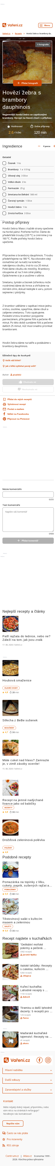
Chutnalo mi (29, 382)
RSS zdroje (13, 1145)
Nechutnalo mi (29, 389)
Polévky (8, 848)
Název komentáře (12, 489)
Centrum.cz (12, 1156)
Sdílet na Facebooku (18, 414)
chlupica (27, 976)
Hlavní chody (11, 688)
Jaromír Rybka (30, 955)
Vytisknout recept (16, 404)
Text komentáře (11, 505)
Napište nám (12, 1123)
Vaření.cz (6, 33)
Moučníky (9, 728)
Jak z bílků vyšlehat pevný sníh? (21, 366)
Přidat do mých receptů (16, 399)
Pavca (26, 1018)
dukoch (26, 997)
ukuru (26, 1043)
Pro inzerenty (14, 1139)
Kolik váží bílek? (13, 360)
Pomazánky (10, 889)
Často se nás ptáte (17, 1133)
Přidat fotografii (30, 83)
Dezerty (8, 807)
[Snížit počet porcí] (39, 146)
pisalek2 (17, 374)
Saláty (7, 926)
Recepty (18, 33)
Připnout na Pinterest (18, 419)
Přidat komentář (30, 540)
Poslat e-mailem (15, 409)
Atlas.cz (27, 1156)
